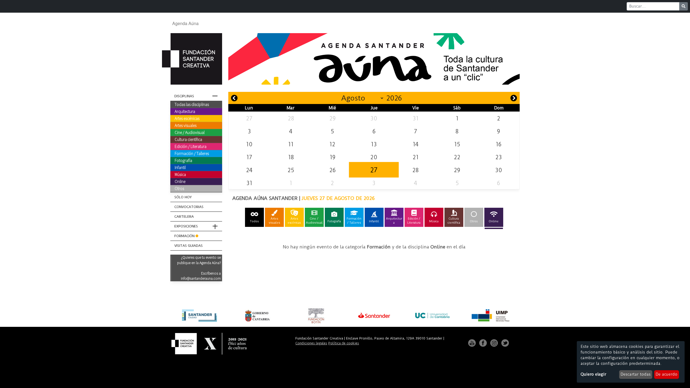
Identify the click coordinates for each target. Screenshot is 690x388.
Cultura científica (188, 139)
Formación (184, 236)
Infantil (180, 167)
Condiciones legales (311, 343)
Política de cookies (343, 343)
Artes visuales (185, 125)
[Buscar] (683, 6)
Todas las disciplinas (192, 104)
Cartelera (184, 216)
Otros (179, 188)
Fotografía (183, 160)
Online (180, 181)
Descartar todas (635, 374)
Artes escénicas (187, 118)
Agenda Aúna (185, 23)
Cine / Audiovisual (190, 132)
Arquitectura (185, 111)
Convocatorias (188, 207)
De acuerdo (666, 374)
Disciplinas (184, 96)
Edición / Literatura (190, 146)
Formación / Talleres (192, 153)
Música (180, 174)
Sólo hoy (183, 197)
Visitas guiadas (188, 246)
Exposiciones (186, 226)
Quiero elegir (593, 374)
